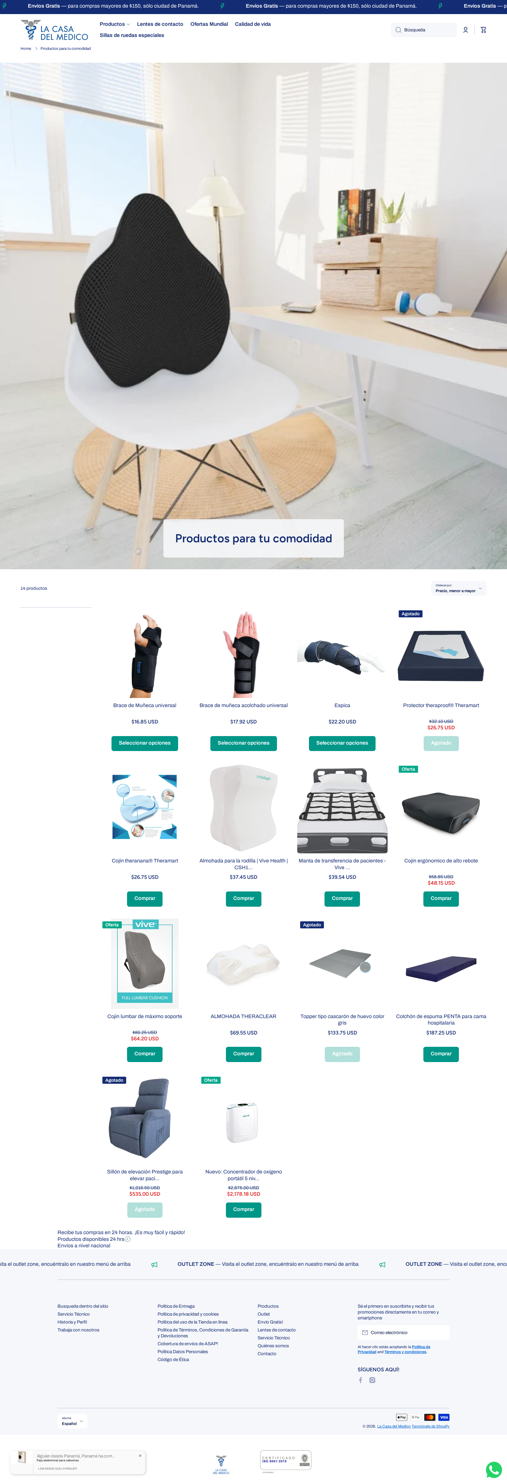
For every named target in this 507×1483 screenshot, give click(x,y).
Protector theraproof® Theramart (441, 705)
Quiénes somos (273, 1345)
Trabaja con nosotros (78, 1329)
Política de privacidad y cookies (188, 1314)
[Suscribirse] (442, 1332)
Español (69, 1423)
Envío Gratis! (270, 1321)
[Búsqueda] (396, 30)
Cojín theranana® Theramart (145, 861)
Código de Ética (173, 1359)
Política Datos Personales (183, 1351)
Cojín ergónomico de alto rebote (441, 861)
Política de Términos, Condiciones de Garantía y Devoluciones (203, 1332)
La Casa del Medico (394, 1426)
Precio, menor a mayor (456, 591)
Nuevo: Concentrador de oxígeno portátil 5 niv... (243, 1175)
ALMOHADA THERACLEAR (243, 1016)
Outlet (264, 1314)
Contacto (267, 1353)
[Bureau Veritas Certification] (285, 1465)
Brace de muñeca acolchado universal (244, 705)
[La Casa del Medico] (221, 1465)
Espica (342, 705)
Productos (268, 1306)
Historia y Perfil (72, 1321)
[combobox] (424, 30)
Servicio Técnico (74, 1314)
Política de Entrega (176, 1306)
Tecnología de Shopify (430, 1426)
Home (26, 48)
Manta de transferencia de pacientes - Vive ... (342, 864)
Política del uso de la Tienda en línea (192, 1321)
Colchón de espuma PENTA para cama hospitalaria (441, 1020)
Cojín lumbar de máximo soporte (144, 1016)
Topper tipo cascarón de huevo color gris (342, 1020)
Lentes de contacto (277, 1329)
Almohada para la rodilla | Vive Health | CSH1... (244, 864)
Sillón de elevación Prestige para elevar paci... (145, 1175)
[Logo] (54, 30)
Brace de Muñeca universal (144, 705)
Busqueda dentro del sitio (83, 1306)
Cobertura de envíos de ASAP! (188, 1343)
